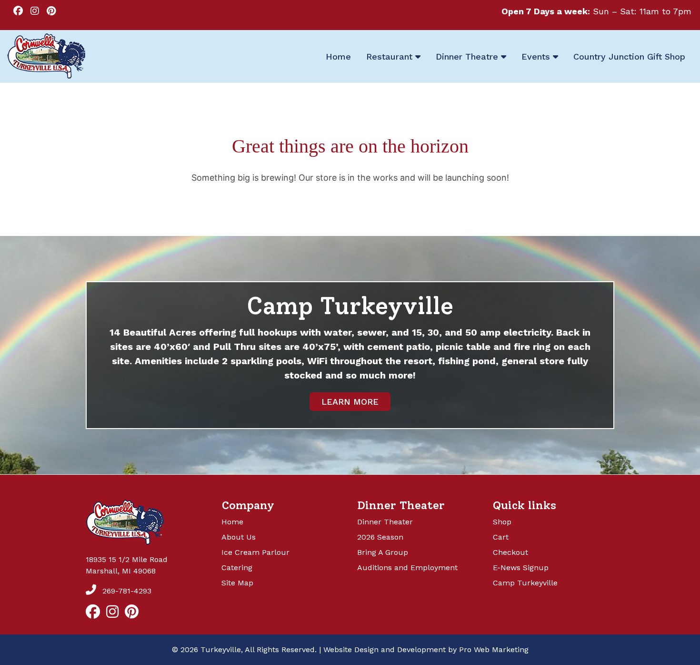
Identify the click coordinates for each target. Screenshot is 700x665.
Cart (501, 537)
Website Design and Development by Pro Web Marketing (426, 649)
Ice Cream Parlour (255, 552)
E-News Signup (521, 567)
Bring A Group (382, 552)
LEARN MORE (350, 402)
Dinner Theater (385, 521)
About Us (238, 537)
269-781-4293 (125, 590)
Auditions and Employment (407, 567)
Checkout (510, 552)
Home (232, 521)
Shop (502, 521)
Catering (236, 567)
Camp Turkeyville (525, 582)
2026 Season (380, 537)
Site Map (237, 582)
